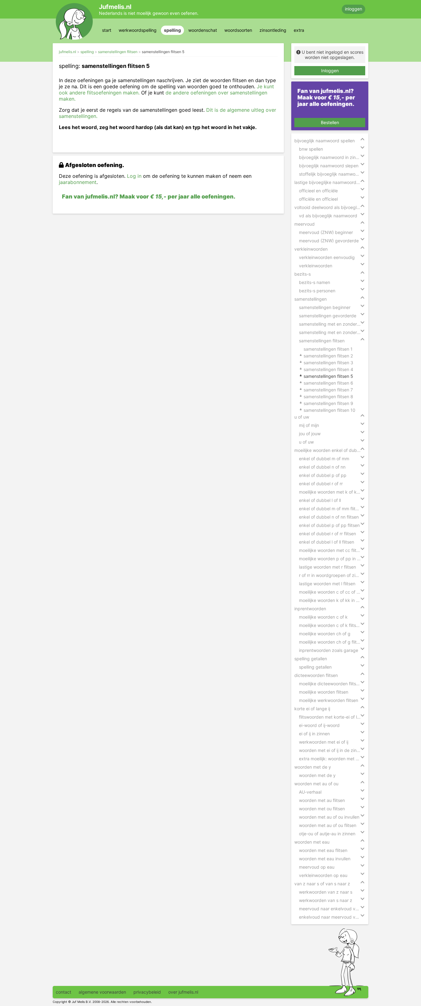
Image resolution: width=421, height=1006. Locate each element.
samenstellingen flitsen (117, 51)
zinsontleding (273, 30)
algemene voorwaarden (102, 992)
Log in (134, 176)
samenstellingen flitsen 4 (328, 369)
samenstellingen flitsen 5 (163, 51)
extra (299, 30)
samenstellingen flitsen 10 (329, 410)
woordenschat (202, 30)
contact (63, 992)
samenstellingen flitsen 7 (328, 389)
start (106, 30)
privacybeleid (147, 992)
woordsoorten (238, 30)
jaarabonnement (77, 182)
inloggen (353, 8)
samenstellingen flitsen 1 (328, 349)
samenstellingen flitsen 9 (328, 403)
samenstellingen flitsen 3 (328, 362)
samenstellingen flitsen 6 (328, 383)
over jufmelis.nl (183, 992)
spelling (172, 30)
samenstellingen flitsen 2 (328, 355)
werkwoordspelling (138, 30)
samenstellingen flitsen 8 (328, 396)
